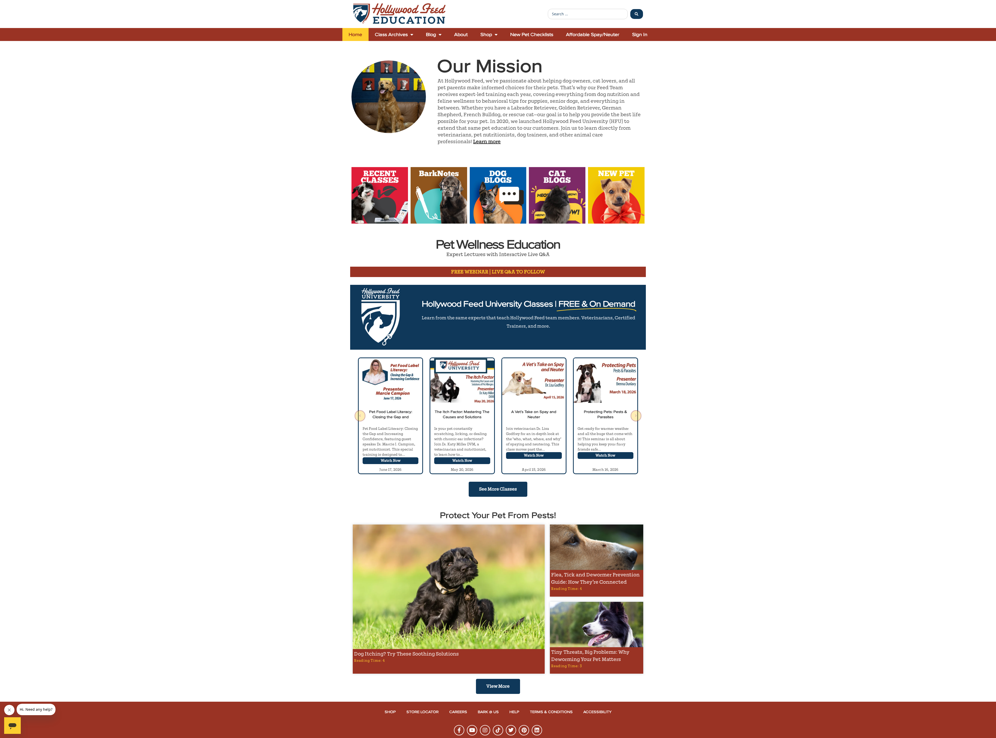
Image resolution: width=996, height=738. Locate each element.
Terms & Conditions (551, 712)
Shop (486, 34)
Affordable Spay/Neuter (592, 34)
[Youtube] (472, 730)
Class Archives (391, 34)
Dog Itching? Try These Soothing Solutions (406, 654)
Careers (458, 712)
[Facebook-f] (459, 730)
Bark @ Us (488, 712)
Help (514, 712)
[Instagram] (485, 730)
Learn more (487, 141)
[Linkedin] (537, 730)
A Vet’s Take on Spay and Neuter (533, 414)
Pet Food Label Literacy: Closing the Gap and (390, 414)
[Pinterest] (524, 730)
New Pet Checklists (531, 34)
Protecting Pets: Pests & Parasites (605, 414)
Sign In (639, 34)
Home (355, 34)
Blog (431, 34)
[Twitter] (511, 730)
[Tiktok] (498, 730)
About (461, 34)
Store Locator (422, 712)
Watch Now (390, 461)
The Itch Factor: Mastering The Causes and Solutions (462, 414)
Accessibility (597, 712)
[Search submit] (636, 14)
